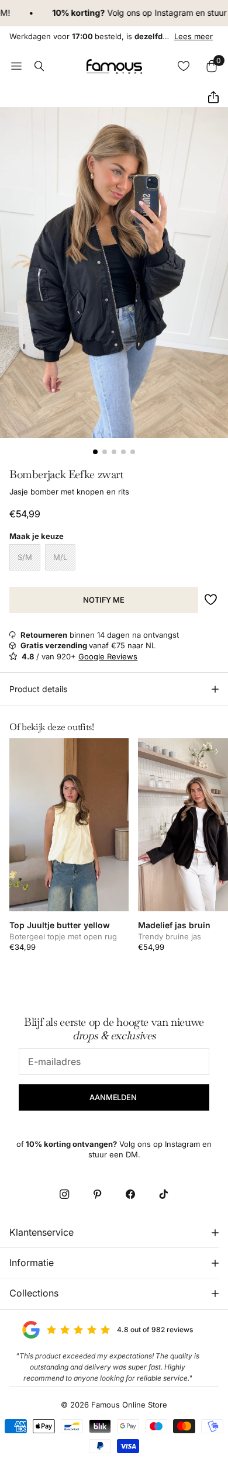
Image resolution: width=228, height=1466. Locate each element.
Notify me (104, 599)
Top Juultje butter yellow (59, 925)
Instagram (163, 13)
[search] (39, 66)
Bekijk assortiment (16, 66)
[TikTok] (163, 1194)
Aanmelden (114, 1097)
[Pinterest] (97, 1194)
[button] (209, 97)
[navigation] (95, 452)
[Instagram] (64, 1194)
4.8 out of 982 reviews (155, 1329)
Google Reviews (107, 656)
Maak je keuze (36, 536)
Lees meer (193, 36)
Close (114, 1232)
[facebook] (130, 1194)
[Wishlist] (184, 66)
